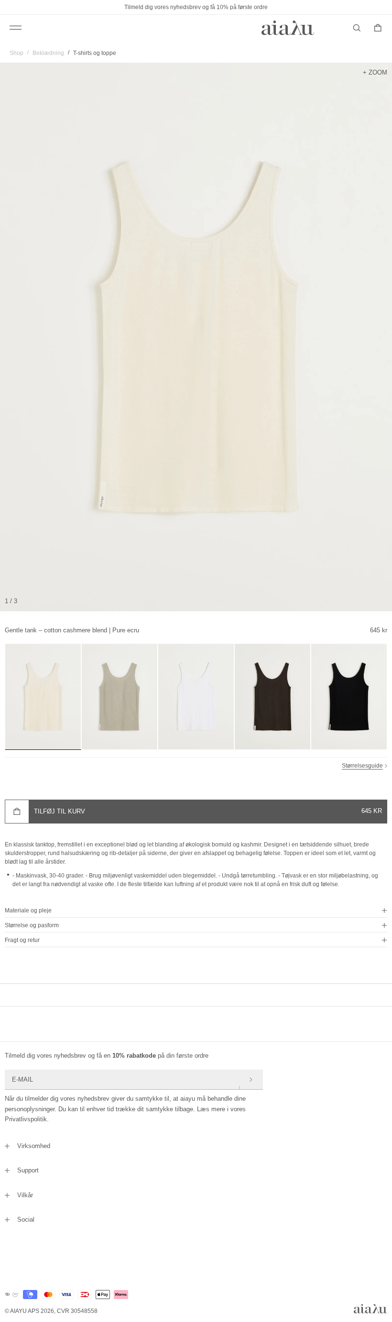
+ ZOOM (375, 72)
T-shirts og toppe (94, 53)
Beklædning (48, 53)
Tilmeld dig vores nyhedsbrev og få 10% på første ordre (196, 7)
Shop (16, 53)
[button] (196, 910)
